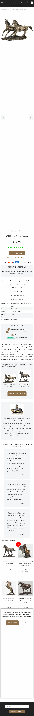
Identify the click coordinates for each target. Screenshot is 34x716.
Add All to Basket (17, 394)
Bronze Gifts (17, 2)
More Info (23, 623)
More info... (20, 274)
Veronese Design (11, 9)
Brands (5, 9)
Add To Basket (17, 253)
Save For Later (22, 258)
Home (2, 9)
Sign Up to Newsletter (17, 711)
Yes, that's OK (12, 623)
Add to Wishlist (12, 258)
